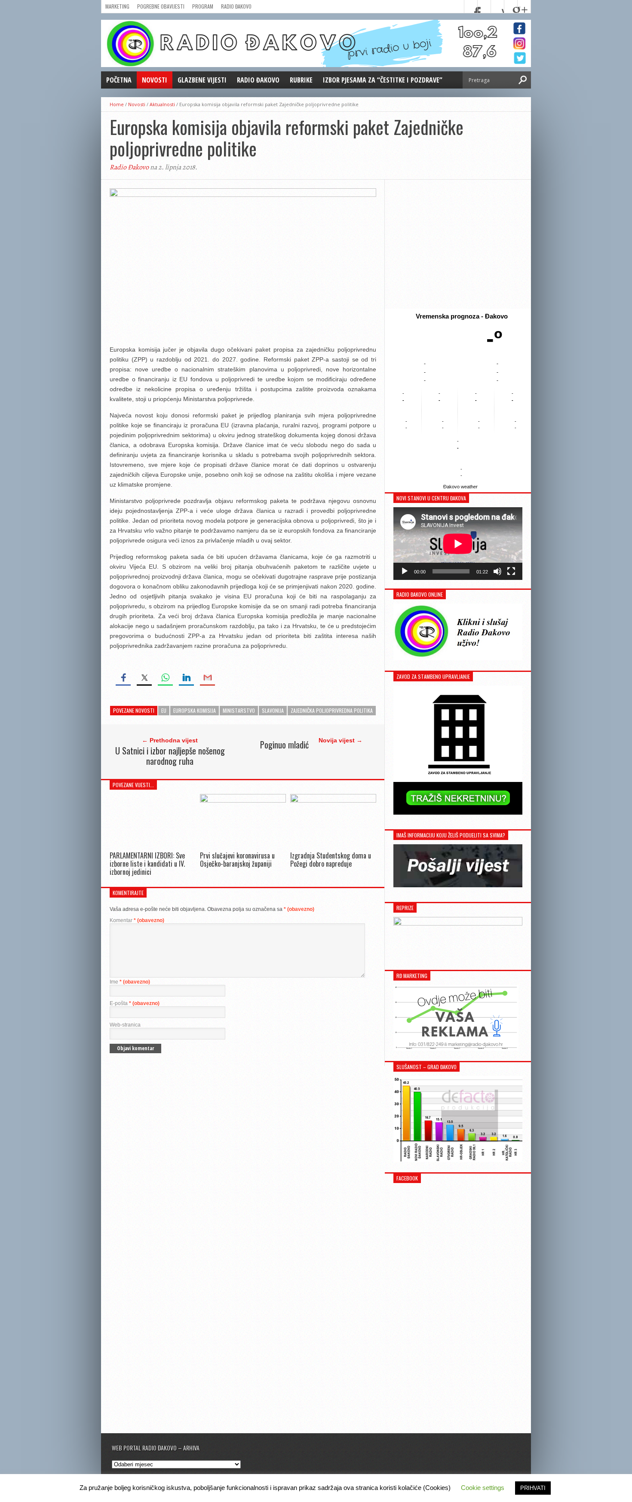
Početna (119, 80)
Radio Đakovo (236, 6)
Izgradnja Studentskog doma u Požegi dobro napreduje (330, 859)
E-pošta (135, 1003)
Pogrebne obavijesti (160, 6)
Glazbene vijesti (202, 80)
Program (202, 6)
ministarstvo (239, 710)
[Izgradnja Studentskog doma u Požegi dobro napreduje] (333, 800)
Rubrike (301, 80)
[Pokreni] (404, 571)
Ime (130, 982)
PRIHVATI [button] (533, 1488)
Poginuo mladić (284, 744)
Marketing (117, 6)
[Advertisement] (458, 244)
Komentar (137, 920)
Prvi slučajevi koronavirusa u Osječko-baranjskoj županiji (237, 859)
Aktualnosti (162, 104)
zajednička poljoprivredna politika (332, 710)
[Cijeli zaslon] (511, 571)
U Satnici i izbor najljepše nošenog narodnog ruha (170, 755)
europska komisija (194, 710)
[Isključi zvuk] (497, 571)
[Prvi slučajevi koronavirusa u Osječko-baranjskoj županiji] (243, 800)
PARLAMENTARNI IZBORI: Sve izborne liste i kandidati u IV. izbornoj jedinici (147, 863)
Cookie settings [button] (482, 1487)
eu (163, 710)
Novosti (154, 80)
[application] (457, 543)
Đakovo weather (460, 486)
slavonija (273, 710)
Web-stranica (125, 1025)
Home (117, 104)
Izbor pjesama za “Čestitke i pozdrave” (382, 80)
